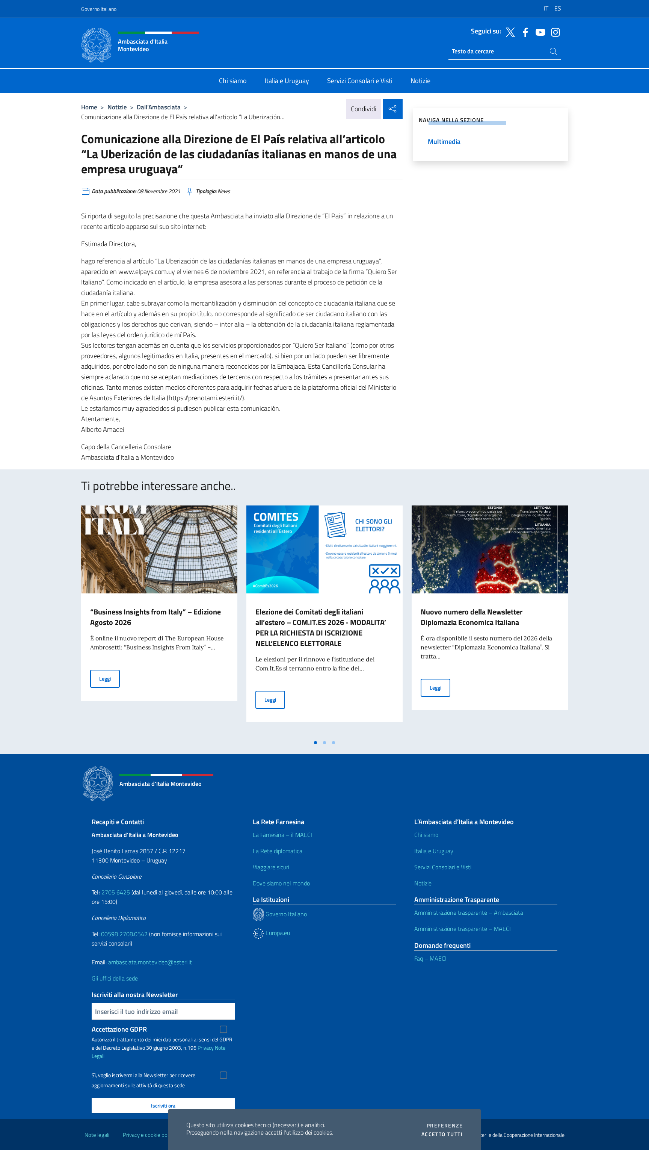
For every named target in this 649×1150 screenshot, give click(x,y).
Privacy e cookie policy (149, 1134)
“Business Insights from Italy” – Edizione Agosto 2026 (155, 617)
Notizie (117, 107)
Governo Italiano (98, 9)
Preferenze (445, 1125)
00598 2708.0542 (124, 933)
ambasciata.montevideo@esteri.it (150, 962)
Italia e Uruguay (433, 850)
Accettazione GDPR (119, 1029)
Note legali (97, 1134)
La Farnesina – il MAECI (282, 834)
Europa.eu (277, 932)
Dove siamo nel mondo (281, 883)
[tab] (315, 742)
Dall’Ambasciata (159, 107)
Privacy (206, 1048)
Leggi (109, 678)
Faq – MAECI (430, 958)
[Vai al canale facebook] (523, 31)
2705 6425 (115, 892)
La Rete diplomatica (277, 850)
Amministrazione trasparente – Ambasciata (468, 912)
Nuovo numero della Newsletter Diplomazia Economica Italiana (471, 617)
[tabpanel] (159, 620)
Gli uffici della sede (115, 978)
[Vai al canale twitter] (508, 31)
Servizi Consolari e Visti (442, 867)
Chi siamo (426, 834)
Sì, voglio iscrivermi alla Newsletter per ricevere (143, 1075)
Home (89, 107)
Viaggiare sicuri (271, 867)
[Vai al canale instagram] (553, 31)
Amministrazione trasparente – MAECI (462, 928)
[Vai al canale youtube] (538, 31)
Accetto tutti (442, 1134)
